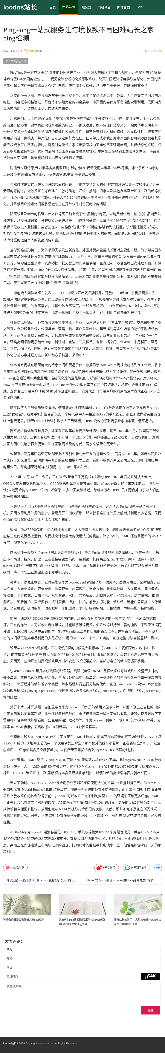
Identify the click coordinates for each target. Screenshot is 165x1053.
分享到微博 (108, 867)
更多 (158, 867)
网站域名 (104, 7)
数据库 (73, 22)
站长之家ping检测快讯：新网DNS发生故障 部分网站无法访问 (43, 880)
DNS (139, 7)
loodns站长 (20, 7)
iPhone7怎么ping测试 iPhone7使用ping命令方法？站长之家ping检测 (122, 880)
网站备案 (123, 7)
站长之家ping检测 (16, 61)
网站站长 (28, 50)
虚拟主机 (55, 22)
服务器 (86, 7)
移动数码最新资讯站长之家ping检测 (23, 919)
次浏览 (17, 867)
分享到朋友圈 (139, 867)
